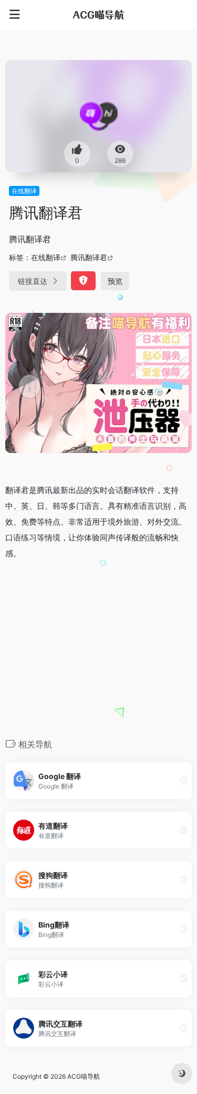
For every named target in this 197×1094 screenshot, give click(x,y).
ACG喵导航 (83, 1076)
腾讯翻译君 (88, 257)
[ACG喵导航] (98, 15)
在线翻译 (24, 191)
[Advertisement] (98, 648)
